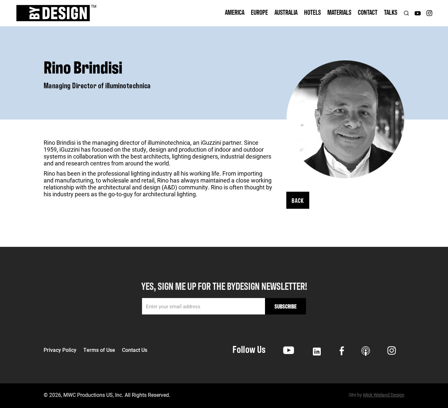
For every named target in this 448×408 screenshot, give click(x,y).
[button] (235, 13)
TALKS (390, 12)
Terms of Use (99, 350)
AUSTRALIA (286, 12)
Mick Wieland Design (383, 395)
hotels (312, 12)
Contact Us (134, 350)
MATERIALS (339, 12)
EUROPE (259, 12)
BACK (298, 200)
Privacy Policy (60, 350)
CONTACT (367, 12)
